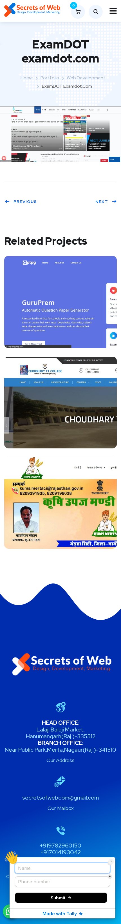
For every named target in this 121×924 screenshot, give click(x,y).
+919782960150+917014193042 (60, 849)
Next (101, 201)
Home (27, 78)
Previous (25, 201)
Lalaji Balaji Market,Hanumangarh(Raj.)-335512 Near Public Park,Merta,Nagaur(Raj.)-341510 (60, 736)
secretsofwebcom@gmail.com (60, 797)
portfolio (50, 78)
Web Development (86, 78)
